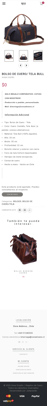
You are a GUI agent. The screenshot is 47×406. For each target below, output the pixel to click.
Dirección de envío (23, 370)
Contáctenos (12, 194)
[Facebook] (20, 210)
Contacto (24, 354)
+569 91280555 (25, 333)
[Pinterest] (25, 210)
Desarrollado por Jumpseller (23, 391)
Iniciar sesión (23, 366)
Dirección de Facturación (23, 373)
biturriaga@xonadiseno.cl (33, 337)
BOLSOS (17, 201)
